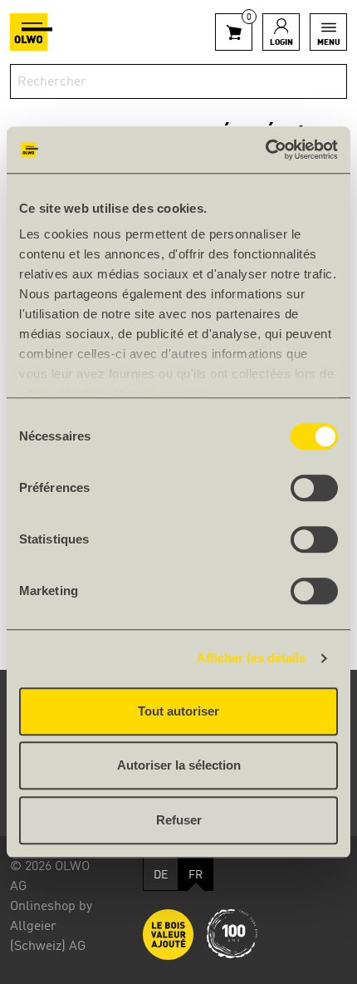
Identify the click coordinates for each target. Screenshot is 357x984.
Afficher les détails (251, 658)
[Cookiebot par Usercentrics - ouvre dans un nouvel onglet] (265, 149)
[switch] (314, 488)
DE (161, 875)
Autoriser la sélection (179, 765)
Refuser (179, 820)
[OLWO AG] (31, 32)
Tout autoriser (178, 711)
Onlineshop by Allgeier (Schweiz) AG (51, 926)
